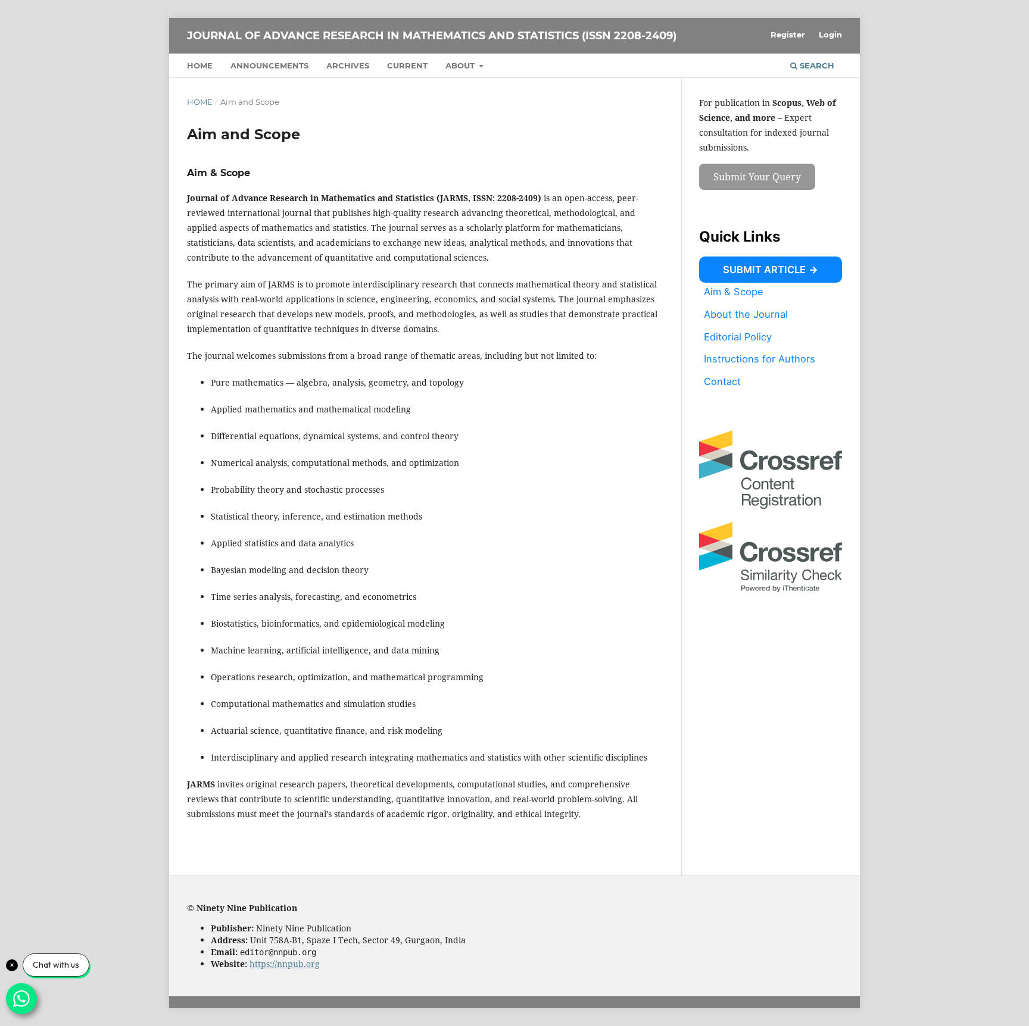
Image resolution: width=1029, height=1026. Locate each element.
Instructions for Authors (759, 359)
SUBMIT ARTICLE (764, 270)
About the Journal (746, 314)
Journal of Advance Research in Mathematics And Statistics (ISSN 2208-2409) (431, 35)
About (461, 65)
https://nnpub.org (285, 963)
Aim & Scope (733, 292)
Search (815, 65)
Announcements (269, 65)
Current (407, 65)
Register (788, 34)
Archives (347, 65)
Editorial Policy (738, 336)
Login (830, 34)
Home (200, 65)
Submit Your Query (757, 176)
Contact (722, 381)
